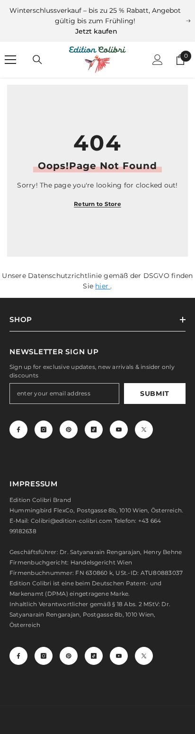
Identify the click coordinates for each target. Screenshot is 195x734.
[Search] (37, 59)
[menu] (10, 59)
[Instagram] (44, 430)
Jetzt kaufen (96, 31)
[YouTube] (119, 430)
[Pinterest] (69, 430)
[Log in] (157, 59)
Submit (154, 393)
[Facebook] (18, 430)
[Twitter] (144, 430)
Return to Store (97, 203)
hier (102, 286)
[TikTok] (94, 430)
